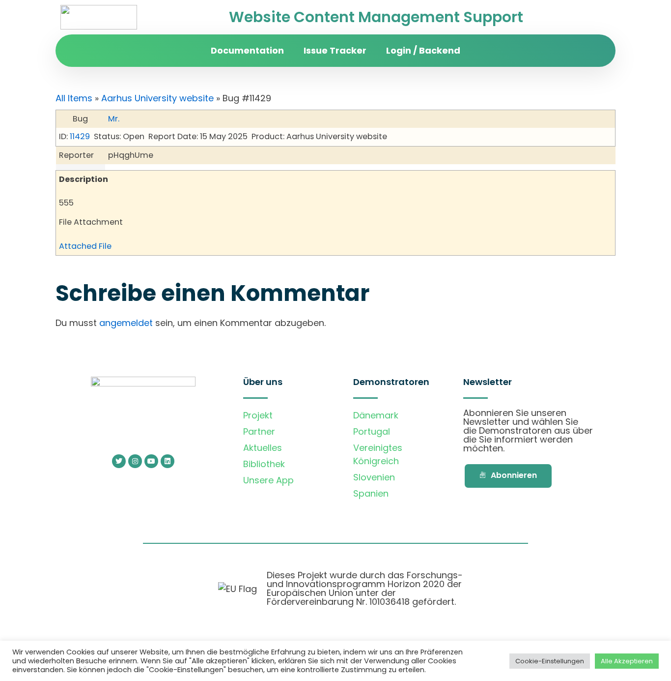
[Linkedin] (167, 461)
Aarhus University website (157, 98)
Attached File (85, 246)
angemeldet (126, 323)
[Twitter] (119, 461)
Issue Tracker (335, 50)
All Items (74, 98)
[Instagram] (135, 461)
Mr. (113, 118)
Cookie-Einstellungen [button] (549, 661)
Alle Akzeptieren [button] (627, 661)
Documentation (247, 50)
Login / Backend (423, 50)
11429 (80, 136)
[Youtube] (151, 461)
